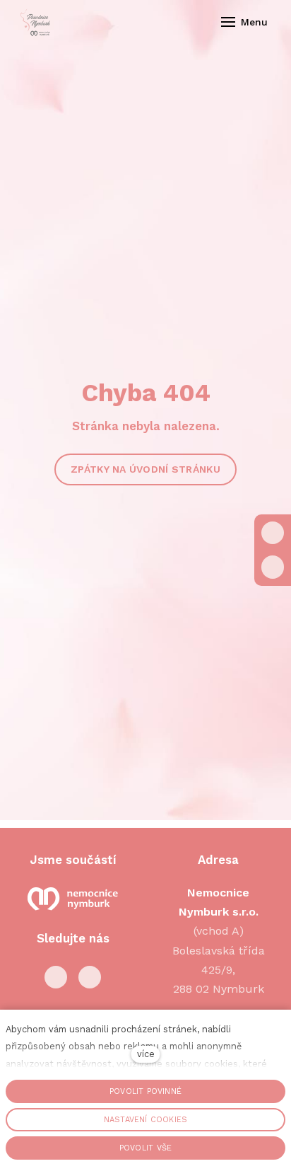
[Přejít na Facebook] (55, 977)
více (146, 1054)
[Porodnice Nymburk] (35, 22)
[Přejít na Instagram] (89, 977)
